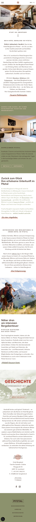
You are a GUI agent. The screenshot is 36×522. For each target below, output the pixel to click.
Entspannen (8, 80)
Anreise (18, 509)
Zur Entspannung (18, 271)
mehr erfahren (18, 397)
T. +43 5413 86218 (18, 471)
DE (31, 2)
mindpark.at (18, 480)
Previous (3, 129)
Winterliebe (26, 197)
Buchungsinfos (18, 506)
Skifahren (23, 78)
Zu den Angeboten (9, 217)
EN (34, 2)
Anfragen (18, 166)
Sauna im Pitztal (18, 202)
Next (32, 129)
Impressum (18, 516)
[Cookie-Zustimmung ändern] (3, 519)
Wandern (16, 78)
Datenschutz (18, 513)
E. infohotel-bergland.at (18, 474)
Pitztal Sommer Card (10, 363)
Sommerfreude (6, 200)
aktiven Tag (16, 254)
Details (6, 166)
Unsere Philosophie (18, 95)
